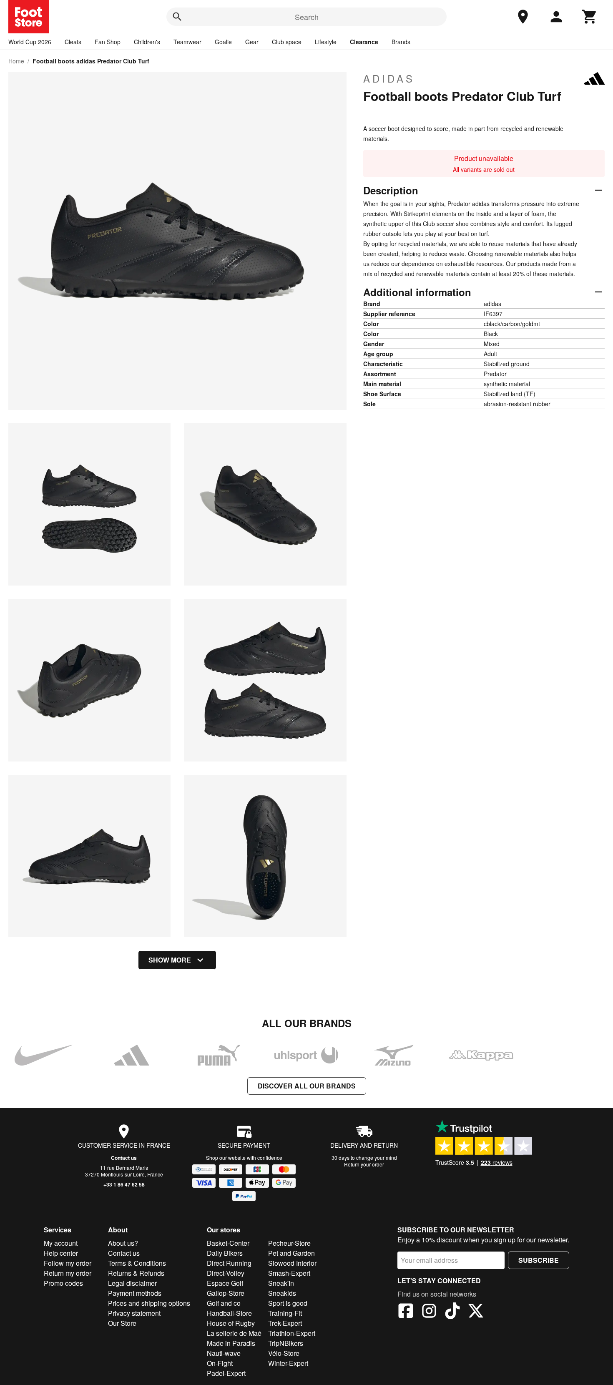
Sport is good (287, 1303)
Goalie (223, 42)
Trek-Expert (285, 1323)
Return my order (67, 1273)
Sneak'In (281, 1283)
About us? (123, 1243)
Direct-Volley (225, 1273)
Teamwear (187, 42)
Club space (286, 42)
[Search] (177, 17)
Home (16, 61)
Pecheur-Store (289, 1243)
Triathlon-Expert (291, 1333)
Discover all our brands (307, 1086)
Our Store (122, 1323)
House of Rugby (231, 1323)
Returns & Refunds (136, 1273)
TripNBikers (285, 1343)
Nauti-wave (224, 1353)
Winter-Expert (288, 1363)
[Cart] (589, 16)
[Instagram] (429, 1312)
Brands (401, 42)
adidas (389, 78)
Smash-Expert (289, 1273)
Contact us (124, 1157)
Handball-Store (229, 1313)
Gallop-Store (225, 1293)
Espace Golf (225, 1283)
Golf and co (224, 1303)
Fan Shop (108, 42)
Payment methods (134, 1293)
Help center (61, 1253)
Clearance (364, 42)
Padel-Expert (226, 1373)
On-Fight (220, 1363)
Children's (147, 42)
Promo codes (63, 1283)
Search (307, 16)
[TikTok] (452, 1312)
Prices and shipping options (149, 1303)
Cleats (73, 42)
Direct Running (229, 1263)
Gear (252, 42)
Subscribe (538, 1260)
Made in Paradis (231, 1343)
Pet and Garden (291, 1253)
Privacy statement (134, 1313)
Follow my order (67, 1263)
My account (61, 1243)
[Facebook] (405, 1312)
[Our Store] (523, 16)
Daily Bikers (225, 1253)
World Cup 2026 (29, 42)
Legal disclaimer (132, 1283)
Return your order (364, 1164)
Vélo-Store (283, 1353)
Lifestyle (326, 42)
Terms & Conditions (137, 1263)
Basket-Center (228, 1243)
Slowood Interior (292, 1263)
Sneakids (282, 1293)
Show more (169, 960)
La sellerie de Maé (234, 1333)
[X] (475, 1312)
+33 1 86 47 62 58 (124, 1184)
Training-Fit (285, 1313)
